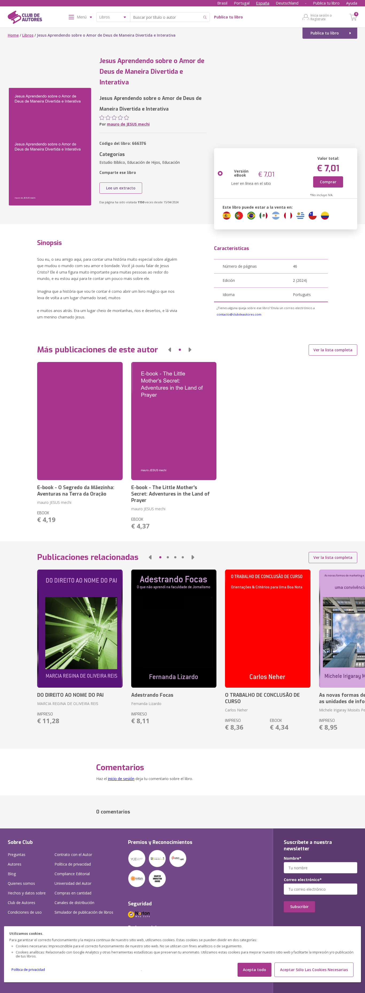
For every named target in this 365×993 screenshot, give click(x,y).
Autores (14, 864)
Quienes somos (21, 883)
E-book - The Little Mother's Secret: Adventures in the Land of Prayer (170, 494)
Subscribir (299, 906)
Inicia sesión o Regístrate (321, 17)
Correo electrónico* (303, 880)
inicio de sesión (121, 778)
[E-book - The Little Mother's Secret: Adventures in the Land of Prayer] (173, 421)
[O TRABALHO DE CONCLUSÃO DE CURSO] (267, 629)
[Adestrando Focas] (173, 629)
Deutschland (287, 3)
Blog (12, 873)
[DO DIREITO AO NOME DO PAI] (79, 629)
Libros (27, 35)
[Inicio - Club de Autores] (25, 18)
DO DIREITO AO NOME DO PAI (70, 695)
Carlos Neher (236, 709)
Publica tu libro (326, 3)
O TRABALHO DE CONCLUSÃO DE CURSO (262, 698)
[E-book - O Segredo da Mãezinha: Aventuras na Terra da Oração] (79, 421)
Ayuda (351, 3)
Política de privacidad (28, 970)
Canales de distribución (74, 902)
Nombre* (292, 858)
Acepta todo (254, 969)
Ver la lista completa (332, 349)
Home (13, 35)
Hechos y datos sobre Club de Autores (27, 897)
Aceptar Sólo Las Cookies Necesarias (314, 969)
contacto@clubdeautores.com (239, 314)
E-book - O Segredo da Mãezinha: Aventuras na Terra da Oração (75, 490)
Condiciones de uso (25, 912)
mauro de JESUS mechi (128, 124)
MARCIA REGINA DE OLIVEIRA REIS (67, 703)
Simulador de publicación (84, 912)
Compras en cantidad (73, 892)
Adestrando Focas (152, 695)
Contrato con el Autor (73, 854)
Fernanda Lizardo (146, 703)
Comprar (328, 181)
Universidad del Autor (73, 883)
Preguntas (16, 854)
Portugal (242, 3)
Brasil (222, 3)
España (262, 3)
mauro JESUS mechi (54, 502)
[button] (169, 349)
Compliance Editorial (72, 873)
